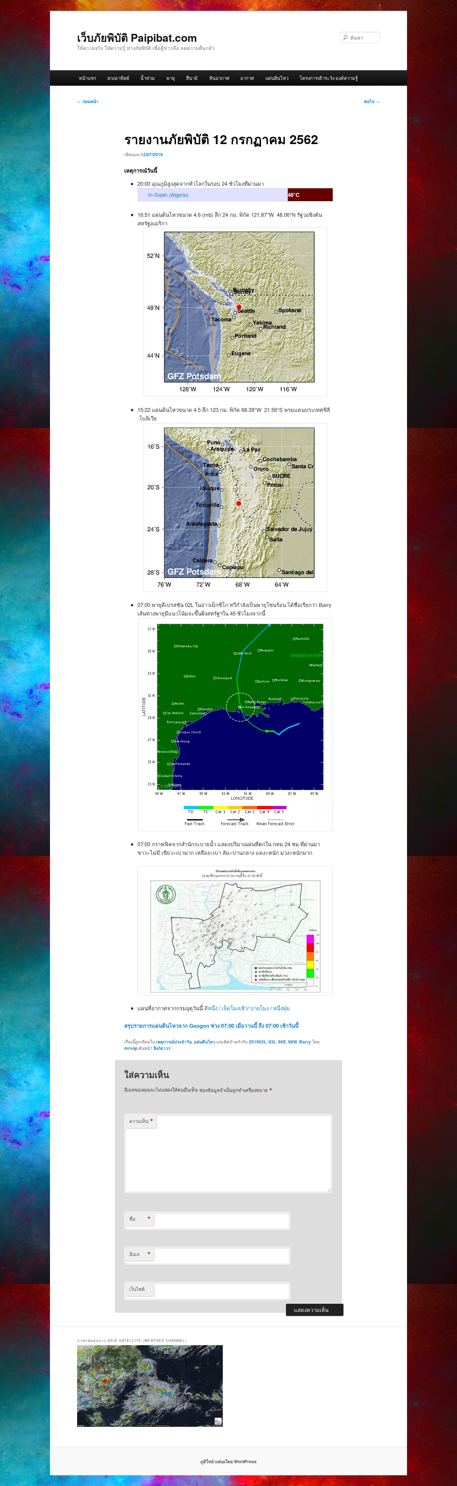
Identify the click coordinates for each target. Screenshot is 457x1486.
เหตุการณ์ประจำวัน (174, 1041)
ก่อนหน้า (88, 101)
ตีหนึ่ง (211, 1008)
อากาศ (247, 78)
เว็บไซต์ (137, 1289)
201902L (257, 1041)
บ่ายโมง (260, 1008)
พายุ (170, 78)
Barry (305, 1041)
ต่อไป (372, 101)
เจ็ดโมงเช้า (234, 1008)
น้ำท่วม (147, 78)
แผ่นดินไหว (276, 78)
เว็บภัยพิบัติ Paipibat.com (137, 37)
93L (272, 1041)
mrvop (130, 1048)
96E (282, 1041)
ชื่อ (140, 1219)
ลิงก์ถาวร (162, 1048)
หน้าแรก (87, 78)
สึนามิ (192, 78)
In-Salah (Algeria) (168, 194)
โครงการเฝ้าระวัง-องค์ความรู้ (329, 78)
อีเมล (140, 1254)
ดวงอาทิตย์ (118, 78)
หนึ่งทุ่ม (281, 1008)
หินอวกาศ (219, 78)
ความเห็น (141, 1121)
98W (292, 1041)
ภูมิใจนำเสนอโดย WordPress (228, 1461)
